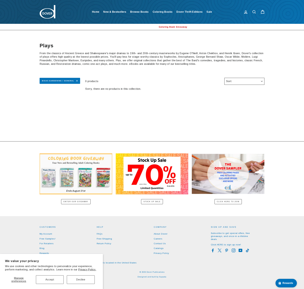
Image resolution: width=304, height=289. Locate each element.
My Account (46, 234)
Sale (209, 11)
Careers (158, 239)
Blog (42, 248)
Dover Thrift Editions (189, 11)
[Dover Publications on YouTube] (240, 250)
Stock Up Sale (152, 201)
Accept (49, 279)
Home (95, 11)
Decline (80, 279)
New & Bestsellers (114, 11)
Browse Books (139, 11)
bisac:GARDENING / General (58, 81)
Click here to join (228, 201)
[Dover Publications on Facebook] (213, 250)
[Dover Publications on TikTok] (247, 250)
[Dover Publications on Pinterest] (226, 250)
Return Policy (104, 243)
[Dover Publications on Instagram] (233, 250)
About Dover (161, 234)
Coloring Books (163, 11)
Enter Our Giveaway (75, 201)
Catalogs (159, 248)
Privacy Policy (161, 253)
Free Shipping (104, 239)
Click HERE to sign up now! (226, 244)
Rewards (44, 253)
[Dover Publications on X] (220, 250)
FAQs (100, 234)
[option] (152, 26)
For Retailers (47, 243)
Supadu (162, 277)
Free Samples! (47, 239)
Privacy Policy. (87, 269)
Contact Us (160, 243)
